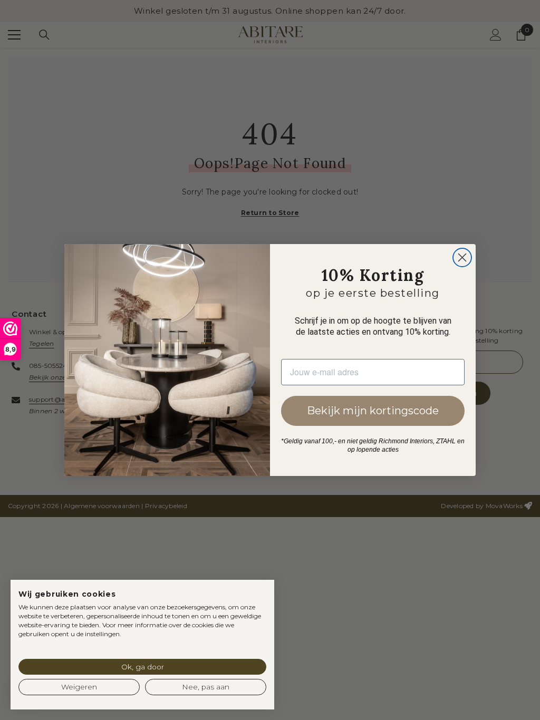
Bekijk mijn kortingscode (373, 410)
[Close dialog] (462, 257)
